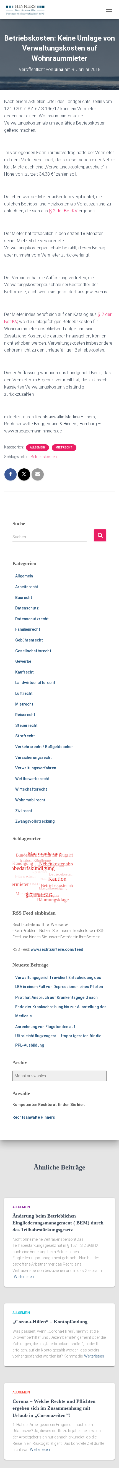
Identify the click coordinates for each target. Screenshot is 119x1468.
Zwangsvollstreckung (35, 821)
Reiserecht (25, 714)
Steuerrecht (26, 725)
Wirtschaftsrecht (31, 789)
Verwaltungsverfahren (35, 768)
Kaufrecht (24, 672)
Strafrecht (25, 736)
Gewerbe (23, 661)
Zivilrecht (23, 811)
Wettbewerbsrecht (32, 779)
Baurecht (23, 597)
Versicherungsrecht (33, 757)
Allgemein (37, 447)
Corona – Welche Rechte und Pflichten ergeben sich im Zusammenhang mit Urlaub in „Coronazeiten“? (53, 1408)
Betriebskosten (44, 457)
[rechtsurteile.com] (27, 10)
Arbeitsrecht (26, 587)
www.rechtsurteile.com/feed (57, 949)
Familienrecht (27, 629)
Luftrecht (24, 693)
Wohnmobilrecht (30, 800)
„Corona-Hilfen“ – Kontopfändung (49, 1321)
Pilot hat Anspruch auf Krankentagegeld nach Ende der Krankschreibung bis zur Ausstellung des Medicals (61, 1006)
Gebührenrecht (29, 640)
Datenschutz (27, 608)
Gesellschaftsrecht (33, 651)
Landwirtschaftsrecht (35, 682)
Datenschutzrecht (32, 619)
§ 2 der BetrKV (63, 210)
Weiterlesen (24, 1276)
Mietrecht (64, 447)
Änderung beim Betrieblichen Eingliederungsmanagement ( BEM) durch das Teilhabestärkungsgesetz (58, 1222)
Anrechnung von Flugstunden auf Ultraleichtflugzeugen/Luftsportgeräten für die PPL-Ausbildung (58, 1036)
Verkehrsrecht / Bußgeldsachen (44, 746)
